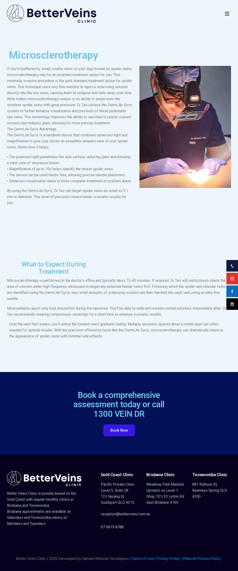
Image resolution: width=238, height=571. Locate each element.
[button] (227, 14)
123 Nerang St (112, 496)
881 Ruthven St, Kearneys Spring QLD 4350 (209, 490)
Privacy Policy (168, 558)
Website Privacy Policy (202, 558)
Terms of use (142, 558)
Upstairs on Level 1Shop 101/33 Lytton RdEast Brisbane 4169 (165, 496)
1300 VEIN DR (118, 414)
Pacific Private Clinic (117, 484)
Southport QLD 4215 (117, 502)
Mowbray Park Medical (165, 484)
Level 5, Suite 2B (114, 490)
